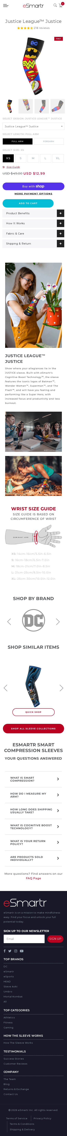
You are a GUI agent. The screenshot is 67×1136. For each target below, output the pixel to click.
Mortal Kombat (13, 996)
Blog (7, 1084)
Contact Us (11, 1094)
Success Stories (14, 1058)
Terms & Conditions (22, 1124)
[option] (33, 66)
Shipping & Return (18, 243)
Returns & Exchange (16, 1089)
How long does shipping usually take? (31, 811)
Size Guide (13, 167)
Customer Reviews (15, 1063)
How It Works (15, 223)
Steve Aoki (11, 986)
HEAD (7, 981)
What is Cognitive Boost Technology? (31, 827)
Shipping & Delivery (22, 1129)
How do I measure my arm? (28, 795)
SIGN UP (55, 938)
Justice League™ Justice (22, 126)
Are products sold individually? (26, 858)
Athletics (9, 1017)
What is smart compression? (22, 779)
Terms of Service (16, 1118)
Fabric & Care (15, 233)
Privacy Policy (42, 1118)
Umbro (8, 991)
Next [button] (58, 622)
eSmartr (9, 971)
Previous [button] (9, 622)
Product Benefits (18, 213)
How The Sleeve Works (18, 1042)
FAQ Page (33, 878)
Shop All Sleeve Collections (33, 728)
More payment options (33, 193)
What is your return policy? (28, 842)
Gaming (8, 1027)
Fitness (8, 1022)
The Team (10, 1079)
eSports (9, 976)
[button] (25, 28)
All (5, 1001)
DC (6, 966)
